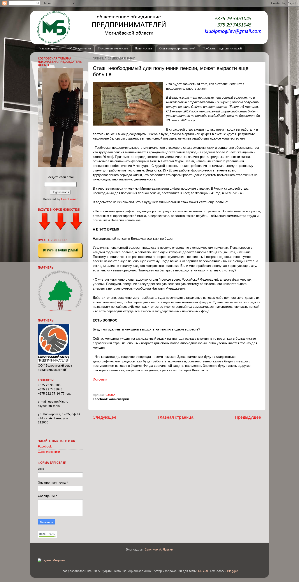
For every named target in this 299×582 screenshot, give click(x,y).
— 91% (47, 533)
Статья (110, 395)
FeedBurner (69, 199)
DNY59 (203, 571)
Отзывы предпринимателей (177, 48)
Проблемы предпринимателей (222, 48)
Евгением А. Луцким (158, 549)
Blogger (232, 571)
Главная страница (50, 48)
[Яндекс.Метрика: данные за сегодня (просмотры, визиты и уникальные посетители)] (51, 560)
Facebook (45, 446)
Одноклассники (49, 451)
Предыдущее (248, 417)
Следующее (104, 417)
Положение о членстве (113, 48)
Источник (100, 379)
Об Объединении (80, 48)
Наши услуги (143, 48)
